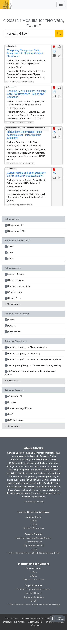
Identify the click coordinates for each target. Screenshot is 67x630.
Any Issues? (60, 618)
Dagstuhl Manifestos (34, 545)
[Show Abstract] (54, 55)
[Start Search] (59, 33)
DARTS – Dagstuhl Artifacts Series (33, 538)
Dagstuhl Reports (33, 541)
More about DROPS (33, 501)
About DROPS (35, 622)
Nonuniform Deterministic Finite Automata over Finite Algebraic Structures (24, 134)
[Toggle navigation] (60, 4)
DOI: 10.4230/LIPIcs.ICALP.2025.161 (19, 163)
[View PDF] (54, 47)
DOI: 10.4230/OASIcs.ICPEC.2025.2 (19, 122)
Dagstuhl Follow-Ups (33, 528)
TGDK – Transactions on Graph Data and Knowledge (33, 553)
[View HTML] (59, 47)
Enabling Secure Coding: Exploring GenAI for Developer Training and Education (26, 94)
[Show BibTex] (59, 55)
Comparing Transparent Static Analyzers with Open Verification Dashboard (25, 53)
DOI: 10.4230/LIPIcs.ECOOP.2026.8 (19, 82)
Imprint (49, 622)
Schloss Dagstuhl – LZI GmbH (36, 618)
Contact (35, 625)
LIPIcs (34, 520)
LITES (34, 549)
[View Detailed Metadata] (54, 51)
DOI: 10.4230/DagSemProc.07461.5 (19, 205)
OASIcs (33, 524)
